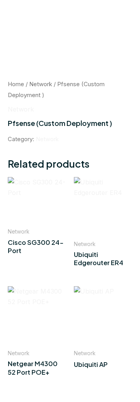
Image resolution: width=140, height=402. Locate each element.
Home (16, 84)
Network (40, 84)
